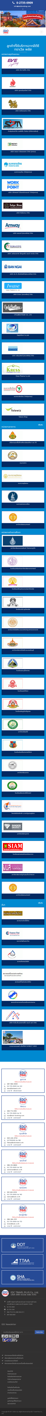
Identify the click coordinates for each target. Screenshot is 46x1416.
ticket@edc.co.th (13, 1224)
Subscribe (39, 1332)
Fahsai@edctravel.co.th (15, 1142)
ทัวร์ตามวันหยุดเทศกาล (14, 1379)
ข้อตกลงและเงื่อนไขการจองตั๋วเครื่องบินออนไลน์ (19, 1363)
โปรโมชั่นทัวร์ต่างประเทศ (14, 1377)
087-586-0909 (12, 1084)
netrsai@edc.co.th (13, 1197)
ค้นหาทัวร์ (10, 1371)
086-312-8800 (12, 1165)
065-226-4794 (12, 1138)
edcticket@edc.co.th (14, 1170)
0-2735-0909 (24, 3)
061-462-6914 (12, 1192)
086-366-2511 (12, 1219)
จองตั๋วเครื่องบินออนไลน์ (14, 1390)
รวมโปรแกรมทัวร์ (12, 1382)
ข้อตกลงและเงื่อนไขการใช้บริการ (14, 1355)
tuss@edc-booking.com (15, 1115)
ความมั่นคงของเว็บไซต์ (11, 1361)
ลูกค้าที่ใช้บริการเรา (12, 1398)
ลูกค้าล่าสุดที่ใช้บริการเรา (14, 1401)
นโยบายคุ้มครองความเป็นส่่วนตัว (14, 1358)
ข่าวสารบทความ (11, 1393)
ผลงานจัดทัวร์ (11, 1404)
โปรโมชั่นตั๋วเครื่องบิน (13, 1387)
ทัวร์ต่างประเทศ (11, 1374)
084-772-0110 (12, 1111)
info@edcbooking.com (22, 6)
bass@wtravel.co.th (14, 1088)
